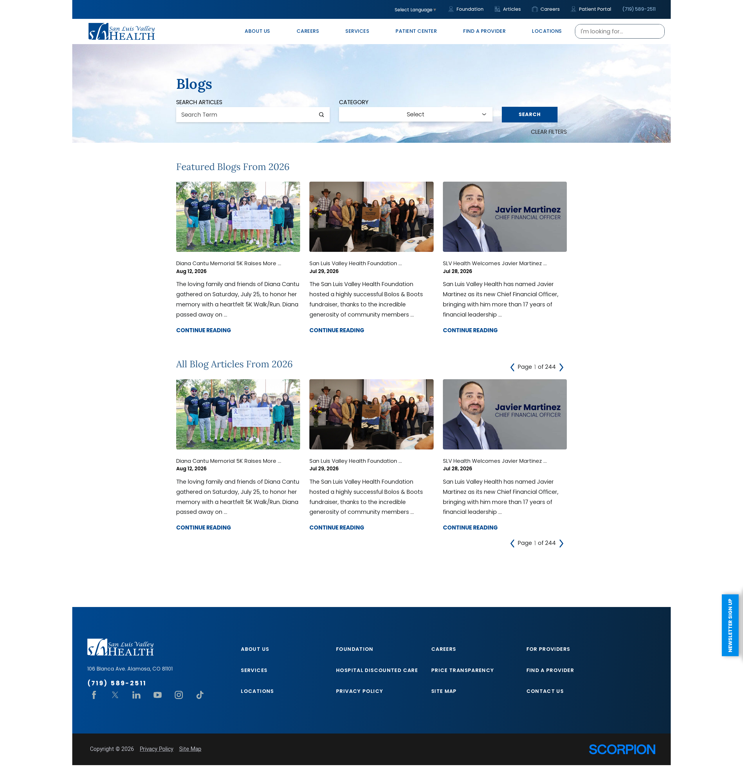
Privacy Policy (359, 691)
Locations (257, 691)
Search (530, 114)
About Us (255, 649)
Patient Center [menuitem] (416, 31)
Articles (511, 9)
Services (254, 670)
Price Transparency (462, 670)
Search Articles (199, 102)
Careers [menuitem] (308, 31)
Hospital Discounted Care (377, 670)
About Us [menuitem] (257, 31)
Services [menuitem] (357, 31)
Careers (549, 9)
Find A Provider (550, 670)
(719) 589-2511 (639, 9)
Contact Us (545, 691)
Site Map (444, 691)
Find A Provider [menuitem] (484, 31)
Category (354, 102)
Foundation (469, 9)
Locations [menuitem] (547, 31)
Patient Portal (594, 9)
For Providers (548, 649)
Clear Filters (549, 132)
